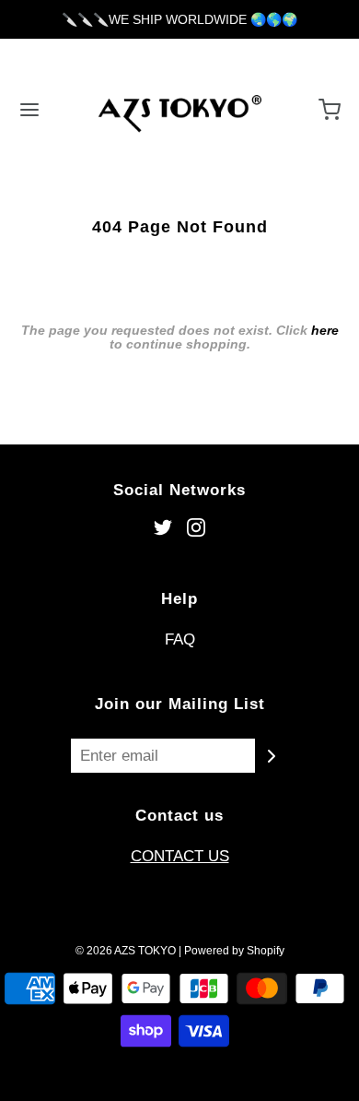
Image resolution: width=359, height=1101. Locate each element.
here (325, 330)
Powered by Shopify (234, 950)
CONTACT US (180, 856)
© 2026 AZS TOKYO (125, 950)
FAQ (180, 639)
